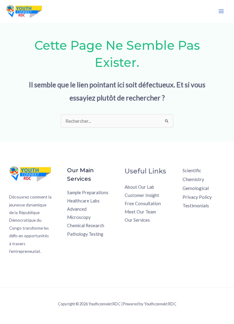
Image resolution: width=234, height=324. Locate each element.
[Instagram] (203, 217)
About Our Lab (139, 187)
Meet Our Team (140, 211)
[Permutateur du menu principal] (221, 11)
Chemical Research (85, 225)
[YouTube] (211, 217)
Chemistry (193, 179)
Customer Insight (142, 195)
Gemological (196, 188)
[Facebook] (187, 217)
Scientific (192, 170)
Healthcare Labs (83, 200)
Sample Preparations (87, 192)
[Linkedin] (219, 217)
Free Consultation (143, 203)
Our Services (137, 220)
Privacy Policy (197, 197)
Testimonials (196, 205)
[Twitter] (195, 217)
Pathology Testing (85, 234)
